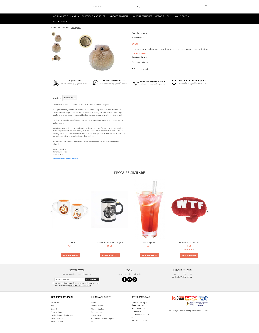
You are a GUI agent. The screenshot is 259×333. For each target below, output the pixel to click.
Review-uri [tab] (70, 97)
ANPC (93, 321)
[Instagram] (134, 279)
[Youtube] (129, 279)
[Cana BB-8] (70, 209)
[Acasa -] (64, 6)
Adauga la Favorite (141, 69)
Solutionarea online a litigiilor (102, 318)
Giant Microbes (138, 37)
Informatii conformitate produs (65, 158)
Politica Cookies (57, 321)
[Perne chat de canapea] (189, 209)
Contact (54, 309)
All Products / (64, 27)
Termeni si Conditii (58, 312)
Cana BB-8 (70, 242)
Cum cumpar (96, 315)
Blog (52, 305)
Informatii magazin (62, 297)
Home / (54, 27)
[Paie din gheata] (149, 209)
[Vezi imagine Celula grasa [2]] (56, 57)
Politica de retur (57, 318)
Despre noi (55, 302)
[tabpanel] (95, 51)
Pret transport (97, 312)
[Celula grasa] (95, 51)
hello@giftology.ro (183, 277)
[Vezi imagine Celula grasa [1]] (56, 48)
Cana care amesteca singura (110, 242)
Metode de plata (97, 309)
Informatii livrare (97, 305)
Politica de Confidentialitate (80, 285)
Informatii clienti (101, 297)
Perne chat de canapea (189, 242)
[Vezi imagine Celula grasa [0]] (56, 36)
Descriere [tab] (57, 98)
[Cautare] (138, 7)
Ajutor (93, 302)
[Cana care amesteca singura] (109, 209)
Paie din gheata (149, 242)
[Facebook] (124, 279)
